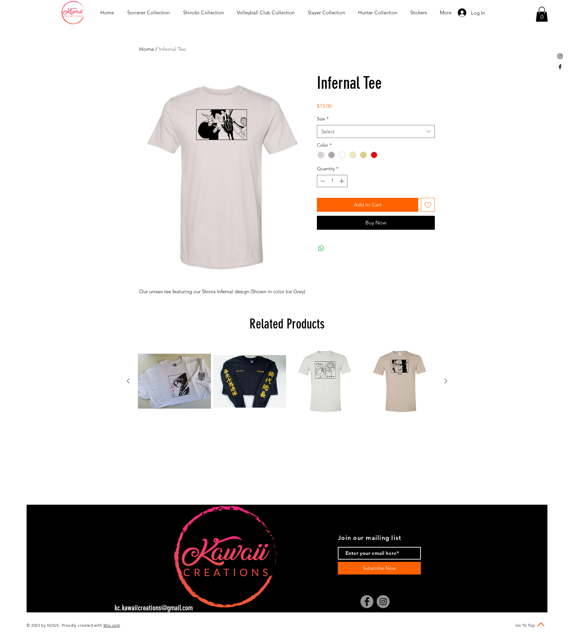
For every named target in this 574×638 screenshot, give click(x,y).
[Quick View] (174, 381)
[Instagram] (383, 601)
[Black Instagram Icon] (560, 56)
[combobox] (376, 131)
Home (146, 49)
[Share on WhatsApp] (321, 248)
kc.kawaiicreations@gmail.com (154, 607)
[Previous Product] (128, 381)
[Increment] (342, 181)
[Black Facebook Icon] (560, 67)
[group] (287, 381)
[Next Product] (446, 381)
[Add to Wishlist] (428, 205)
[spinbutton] (332, 181)
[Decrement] (322, 181)
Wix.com (111, 625)
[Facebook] (366, 601)
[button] (541, 14)
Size (323, 119)
